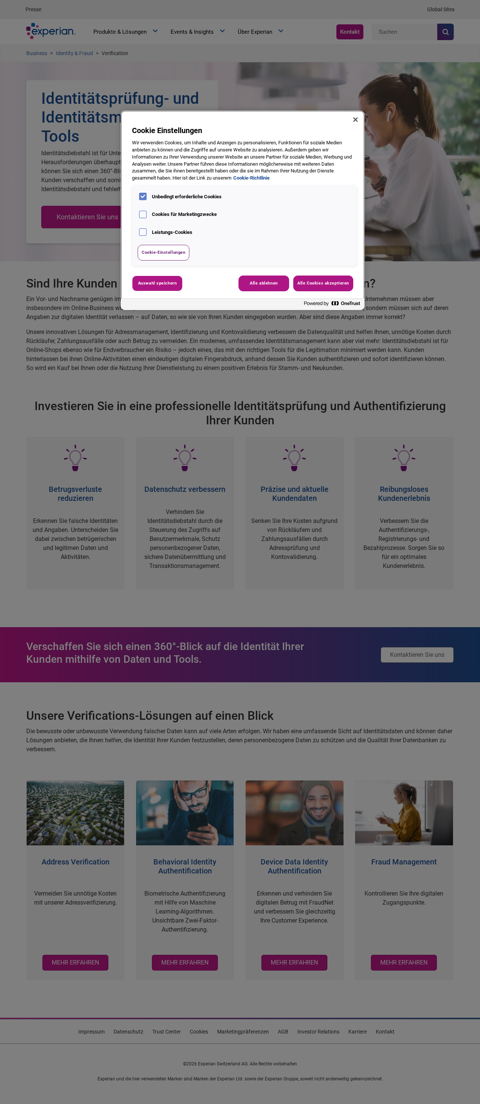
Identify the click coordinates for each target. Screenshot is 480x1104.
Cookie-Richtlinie (251, 178)
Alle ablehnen (264, 283)
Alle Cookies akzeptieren (323, 283)
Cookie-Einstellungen (163, 252)
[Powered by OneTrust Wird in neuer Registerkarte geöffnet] (332, 305)
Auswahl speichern (157, 283)
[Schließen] (355, 119)
